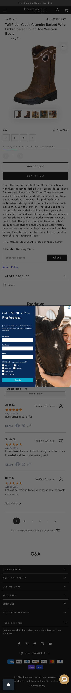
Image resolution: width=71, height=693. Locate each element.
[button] (64, 679)
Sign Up (18, 380)
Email (4, 353)
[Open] (8, 684)
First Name (5, 336)
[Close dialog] (69, 307)
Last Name (5, 345)
